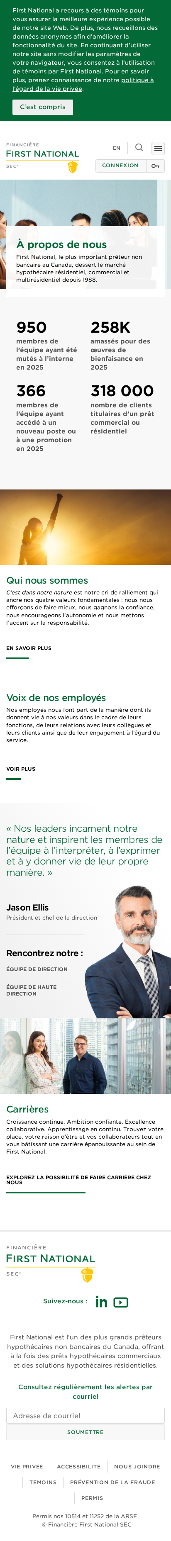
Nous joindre (137, 1466)
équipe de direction (37, 969)
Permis (92, 1498)
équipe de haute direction (31, 990)
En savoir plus (28, 648)
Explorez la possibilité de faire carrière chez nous (78, 1180)
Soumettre (85, 1432)
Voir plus (20, 769)
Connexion (120, 165)
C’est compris (43, 107)
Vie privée (27, 1466)
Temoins (42, 1482)
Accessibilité (78, 1466)
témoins (34, 71)
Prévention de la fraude (112, 1482)
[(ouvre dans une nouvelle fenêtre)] (101, 1301)
